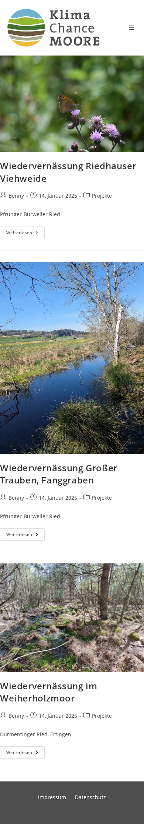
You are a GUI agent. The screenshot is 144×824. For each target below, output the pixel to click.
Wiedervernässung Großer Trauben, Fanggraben (58, 474)
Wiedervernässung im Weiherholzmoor (48, 692)
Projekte (102, 195)
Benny (16, 195)
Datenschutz (90, 797)
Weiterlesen (25, 234)
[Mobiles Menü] (133, 28)
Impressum (52, 797)
